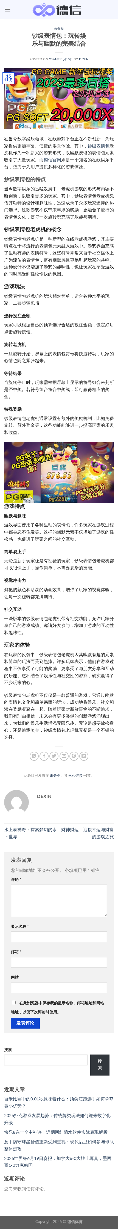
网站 (15, 977)
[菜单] (7, 9)
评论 (16, 880)
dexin (84, 59)
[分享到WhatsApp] (34, 756)
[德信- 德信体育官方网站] (59, 9)
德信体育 (75, 1222)
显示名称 (20, 927)
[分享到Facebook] (44, 756)
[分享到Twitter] (53, 756)
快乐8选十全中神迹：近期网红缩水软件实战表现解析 (56, 1132)
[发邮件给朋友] (64, 756)
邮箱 (16, 952)
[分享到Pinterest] (73, 756)
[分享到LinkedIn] (83, 756)
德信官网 (52, 160)
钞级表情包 (98, 146)
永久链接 (75, 775)
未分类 (59, 28)
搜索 (8, 1050)
